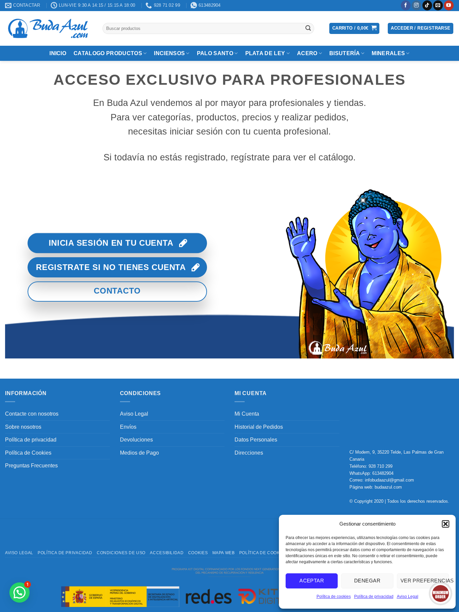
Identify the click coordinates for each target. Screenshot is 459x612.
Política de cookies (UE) (268, 552)
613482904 (382, 473)
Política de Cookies (28, 453)
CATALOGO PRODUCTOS (108, 53)
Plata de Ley (265, 53)
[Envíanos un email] (438, 5)
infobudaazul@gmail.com (389, 480)
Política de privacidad (373, 596)
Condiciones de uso (121, 552)
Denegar (367, 580)
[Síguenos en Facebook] (406, 5)
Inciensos (169, 53)
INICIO (57, 53)
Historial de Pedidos (259, 427)
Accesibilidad (166, 552)
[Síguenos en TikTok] (427, 5)
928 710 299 (380, 466)
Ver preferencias (425, 580)
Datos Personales (256, 440)
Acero (307, 53)
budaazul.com (388, 487)
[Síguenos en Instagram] (416, 5)
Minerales (388, 53)
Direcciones (249, 453)
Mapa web (223, 552)
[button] (445, 524)
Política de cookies (334, 596)
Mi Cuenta (247, 414)
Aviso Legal (407, 596)
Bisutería (344, 53)
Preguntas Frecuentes (31, 465)
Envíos (128, 427)
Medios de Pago (139, 453)
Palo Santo (215, 53)
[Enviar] (308, 28)
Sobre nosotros (23, 427)
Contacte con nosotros (31, 414)
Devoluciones (136, 440)
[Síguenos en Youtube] (449, 5)
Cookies (198, 552)
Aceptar (311, 580)
